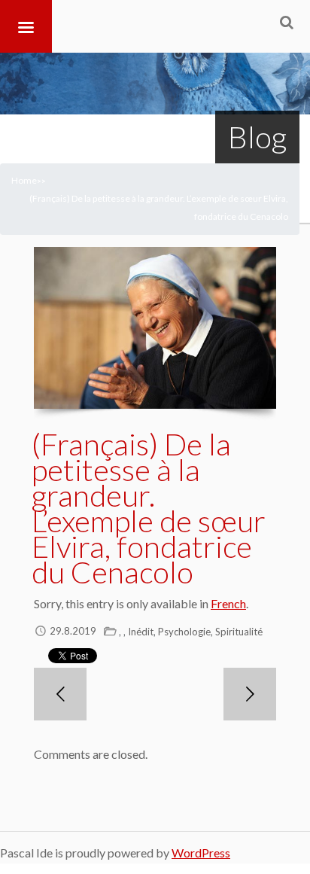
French (228, 603)
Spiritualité (239, 632)
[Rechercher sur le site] (287, 22)
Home (24, 180)
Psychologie (184, 632)
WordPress (201, 852)
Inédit (140, 632)
